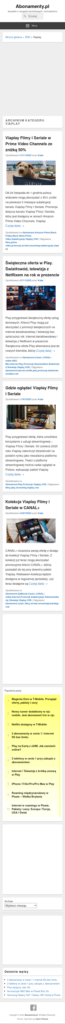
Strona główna (13, 37)
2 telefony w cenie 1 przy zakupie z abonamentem (33, 983)
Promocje (29, 364)
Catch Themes (42, 1019)
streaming (34, 245)
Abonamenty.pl (32, 6)
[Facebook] (33, 1008)
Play (21, 364)
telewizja (54, 603)
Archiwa (9, 901)
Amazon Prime (42, 232)
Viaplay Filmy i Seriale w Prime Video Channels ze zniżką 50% (28, 143)
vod (16, 373)
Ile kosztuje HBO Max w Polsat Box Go (28, 991)
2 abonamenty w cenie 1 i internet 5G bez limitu (32, 979)
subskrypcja (46, 245)
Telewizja (11, 367)
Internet (14, 364)
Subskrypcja (18, 239)
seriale (25, 245)
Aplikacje (22, 593)
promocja (16, 245)
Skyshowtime (41, 364)
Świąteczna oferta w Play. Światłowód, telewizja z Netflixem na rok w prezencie (32, 269)
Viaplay (29, 239)
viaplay (30, 487)
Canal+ (38, 357)
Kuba (40, 155)
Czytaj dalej (14, 226)
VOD (27, 37)
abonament (11, 370)
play (35, 370)
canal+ (21, 603)
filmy (7, 242)
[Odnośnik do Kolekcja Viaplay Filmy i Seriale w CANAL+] (31, 546)
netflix (29, 370)
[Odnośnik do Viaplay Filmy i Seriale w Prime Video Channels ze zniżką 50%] (31, 188)
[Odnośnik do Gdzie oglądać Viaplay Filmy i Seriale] (31, 432)
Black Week (18, 235)
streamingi (43, 603)
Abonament (28, 232)
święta (10, 373)
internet (21, 370)
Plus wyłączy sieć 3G (18, 987)
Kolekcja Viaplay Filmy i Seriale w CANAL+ (27, 504)
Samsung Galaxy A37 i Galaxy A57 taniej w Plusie (33, 995)
